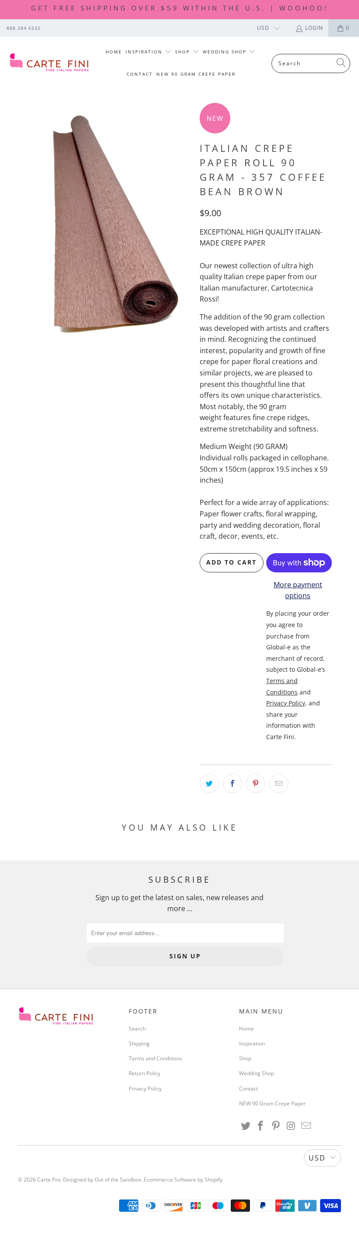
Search (137, 1028)
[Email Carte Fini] (306, 1126)
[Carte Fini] (49, 63)
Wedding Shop (226, 52)
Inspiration (145, 52)
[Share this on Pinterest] (255, 783)
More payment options (298, 590)
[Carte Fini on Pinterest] (276, 1126)
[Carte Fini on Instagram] (291, 1126)
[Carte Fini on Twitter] (245, 1126)
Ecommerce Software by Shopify (183, 1179)
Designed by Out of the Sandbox (102, 1179)
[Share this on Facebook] (232, 783)
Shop (183, 52)
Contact (140, 74)
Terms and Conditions (155, 1058)
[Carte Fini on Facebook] (260, 1126)
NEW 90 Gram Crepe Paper (196, 74)
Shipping (139, 1043)
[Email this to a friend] (279, 783)
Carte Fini (48, 1179)
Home (114, 52)
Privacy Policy (145, 1088)
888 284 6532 (24, 28)
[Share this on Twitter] (209, 783)
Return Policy (144, 1073)
